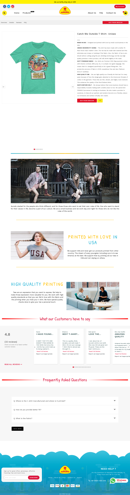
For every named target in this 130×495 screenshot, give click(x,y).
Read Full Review (42, 351)
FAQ (25, 22)
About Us (57, 477)
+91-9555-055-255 (98, 481)
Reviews (19, 22)
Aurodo (68, 494)
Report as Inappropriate (44, 354)
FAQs (64, 477)
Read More (17, 428)
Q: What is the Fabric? (23, 418)
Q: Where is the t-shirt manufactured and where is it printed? (39, 401)
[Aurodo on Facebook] (4, 6)
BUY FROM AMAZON (115, 22)
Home (50, 477)
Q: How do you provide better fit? (27, 410)
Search (79, 477)
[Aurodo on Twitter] (8, 6)
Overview (4, 22)
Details (11, 22)
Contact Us (71, 477)
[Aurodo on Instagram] (12, 6)
